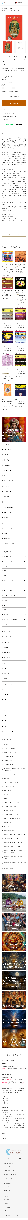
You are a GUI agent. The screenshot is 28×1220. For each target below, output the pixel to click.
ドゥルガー (7, 673)
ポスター (6, 614)
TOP (3, 8)
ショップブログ (7, 1183)
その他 (5, 624)
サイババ (6, 726)
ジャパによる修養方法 (9, 748)
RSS (5, 1190)
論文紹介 (6, 533)
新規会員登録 (7, 1199)
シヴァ (5, 720)
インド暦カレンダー (9, 786)
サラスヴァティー (8, 684)
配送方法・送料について (7, 82)
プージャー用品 (8, 590)
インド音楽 (7, 517)
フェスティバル (8, 512)
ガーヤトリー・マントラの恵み (12, 802)
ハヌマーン (7, 699)
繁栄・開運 (7, 642)
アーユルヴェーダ (8, 481)
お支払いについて (7, 1138)
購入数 (3, 85)
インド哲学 (7, 465)
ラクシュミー (7, 678)
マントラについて (8, 764)
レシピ (5, 523)
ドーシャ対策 (7, 486)
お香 (5, 585)
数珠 (5, 571)
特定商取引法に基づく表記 (8, 113)
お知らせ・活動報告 (9, 543)
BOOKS (10, 8)
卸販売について (8, 790)
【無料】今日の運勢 (9, 830)
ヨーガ (5, 605)
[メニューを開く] (25, 2)
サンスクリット (8, 475)
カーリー (6, 694)
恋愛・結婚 (7, 652)
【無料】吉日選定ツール (10, 868)
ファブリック (7, 600)
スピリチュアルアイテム (10, 528)
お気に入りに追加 (13, 96)
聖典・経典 (7, 460)
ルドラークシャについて (10, 760)
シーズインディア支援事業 (11, 619)
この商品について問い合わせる (9, 116)
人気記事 (6, 454)
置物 (5, 575)
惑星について (7, 778)
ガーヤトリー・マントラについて (12, 752)
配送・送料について (8, 1060)
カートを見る (7, 1207)
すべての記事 (7, 449)
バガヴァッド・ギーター (10, 731)
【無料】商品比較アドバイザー (12, 846)
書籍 (6, 8)
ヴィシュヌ (7, 715)
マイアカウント (7, 1196)
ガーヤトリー (7, 689)
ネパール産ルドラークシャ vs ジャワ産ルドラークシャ (14, 769)
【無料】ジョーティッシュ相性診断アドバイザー (15, 857)
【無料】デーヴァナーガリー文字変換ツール (15, 863)
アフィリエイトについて (10, 794)
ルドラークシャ (8, 561)
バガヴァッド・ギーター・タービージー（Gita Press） (7, 369)
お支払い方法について (9, 1170)
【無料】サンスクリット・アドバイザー (14, 834)
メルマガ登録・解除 (8, 1187)
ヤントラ (6, 566)
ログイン (6, 1203)
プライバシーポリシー (9, 1178)
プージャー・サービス (9, 595)
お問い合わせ (7, 1211)
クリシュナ (7, 710)
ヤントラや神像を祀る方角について (13, 814)
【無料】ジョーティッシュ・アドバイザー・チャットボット (14, 851)
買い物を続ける (5, 119)
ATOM (8, 1190)
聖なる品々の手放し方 (9, 810)
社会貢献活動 (7, 538)
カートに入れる (14, 103)
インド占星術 (7, 491)
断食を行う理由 (8, 822)
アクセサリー (7, 556)
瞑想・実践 (7, 496)
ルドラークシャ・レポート (11, 774)
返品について (5, 109)
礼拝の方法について (9, 826)
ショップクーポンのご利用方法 (12, 782)
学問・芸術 (7, 658)
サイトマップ (7, 798)
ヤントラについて (8, 756)
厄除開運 (6, 647)
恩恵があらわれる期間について (12, 818)
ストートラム (7, 502)
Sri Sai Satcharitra (8, 507)
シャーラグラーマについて (11, 806)
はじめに (6, 744)
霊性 (5, 663)
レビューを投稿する (14, 234)
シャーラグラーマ (8, 580)
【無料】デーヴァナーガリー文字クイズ (14, 842)
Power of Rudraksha (20, 264)
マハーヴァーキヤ (8, 470)
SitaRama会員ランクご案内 (11, 838)
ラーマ (5, 705)
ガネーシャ (7, 668)
